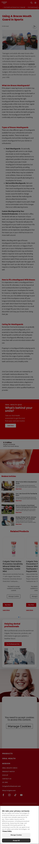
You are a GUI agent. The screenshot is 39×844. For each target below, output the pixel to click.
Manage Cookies (16, 835)
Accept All (16, 840)
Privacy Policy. (7, 831)
